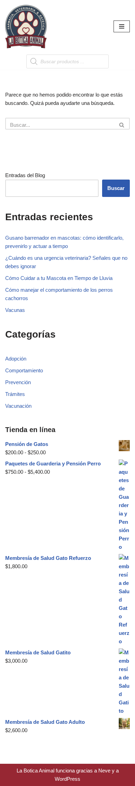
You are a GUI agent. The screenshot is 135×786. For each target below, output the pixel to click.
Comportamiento (24, 370)
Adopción (15, 359)
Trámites (15, 394)
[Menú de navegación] (122, 26)
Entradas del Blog (25, 175)
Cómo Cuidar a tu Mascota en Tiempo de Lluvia (58, 278)
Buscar (116, 188)
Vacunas (15, 310)
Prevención (18, 382)
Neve (104, 770)
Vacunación (18, 406)
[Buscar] (122, 124)
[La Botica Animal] (26, 26)
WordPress (67, 779)
